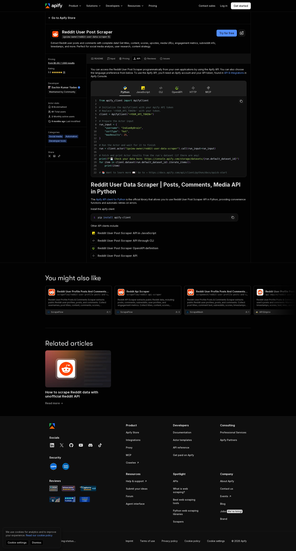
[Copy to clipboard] (241, 101)
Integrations (133, 440)
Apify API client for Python (110, 199)
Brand (223, 518)
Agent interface (135, 503)
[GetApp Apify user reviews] (53, 488)
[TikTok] (100, 445)
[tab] (97, 58)
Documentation (182, 432)
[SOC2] (66, 466)
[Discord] (90, 445)
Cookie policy (192, 541)
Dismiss (36, 542)
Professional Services (233, 432)
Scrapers (178, 521)
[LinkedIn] (52, 445)
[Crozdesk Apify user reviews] (84, 499)
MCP (128, 455)
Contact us (226, 488)
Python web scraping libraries (185, 512)
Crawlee (131, 462)
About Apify (227, 481)
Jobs (231, 511)
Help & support (135, 481)
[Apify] (53, 5)
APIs (175, 481)
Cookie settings (216, 541)
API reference (181, 447)
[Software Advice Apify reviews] (68, 488)
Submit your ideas (136, 488)
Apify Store (132, 432)
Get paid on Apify (183, 455)
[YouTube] (81, 445)
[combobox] (241, 33)
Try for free (226, 33)
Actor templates (182, 440)
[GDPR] (53, 466)
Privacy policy (170, 541)
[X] (61, 445)
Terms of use (147, 541)
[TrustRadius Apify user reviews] (69, 499)
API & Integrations (234, 72)
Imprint (129, 541)
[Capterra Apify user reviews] (87, 488)
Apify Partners (228, 440)
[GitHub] (71, 445)
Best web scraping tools (184, 501)
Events (224, 496)
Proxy (129, 447)
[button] (139, 425)
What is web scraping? (180, 490)
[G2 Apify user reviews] (54, 499)
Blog (222, 503)
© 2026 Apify (239, 541)
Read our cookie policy (39, 535)
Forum (129, 496)
